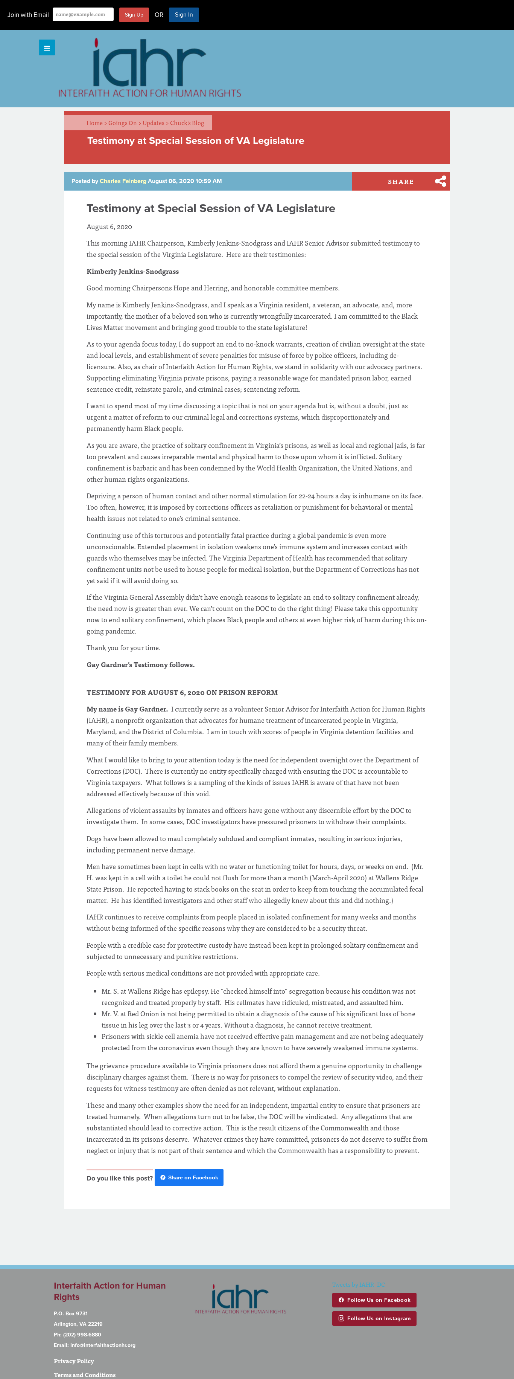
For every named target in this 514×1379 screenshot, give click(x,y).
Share (401, 181)
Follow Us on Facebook (379, 1300)
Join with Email (28, 15)
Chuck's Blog (187, 122)
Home (97, 122)
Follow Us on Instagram (379, 1318)
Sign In (184, 14)
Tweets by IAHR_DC (358, 1284)
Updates (156, 122)
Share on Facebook (193, 1177)
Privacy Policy (74, 1360)
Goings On (124, 122)
